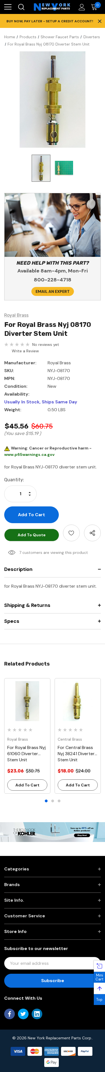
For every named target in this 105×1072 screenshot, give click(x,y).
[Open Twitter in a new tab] (23, 1014)
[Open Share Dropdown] (92, 533)
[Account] (80, 7)
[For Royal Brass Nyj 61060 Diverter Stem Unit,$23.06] (27, 701)
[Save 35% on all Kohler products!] (52, 831)
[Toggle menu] (7, 7)
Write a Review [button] (25, 350)
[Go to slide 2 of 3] (52, 801)
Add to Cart (27, 785)
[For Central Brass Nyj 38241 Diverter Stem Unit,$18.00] (78, 701)
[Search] (20, 7)
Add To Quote (32, 534)
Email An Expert (53, 291)
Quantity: (14, 479)
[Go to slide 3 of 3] (59, 801)
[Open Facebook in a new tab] (9, 1014)
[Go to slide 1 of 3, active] (46, 801)
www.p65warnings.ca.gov (29, 454)
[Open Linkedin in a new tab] (37, 1014)
